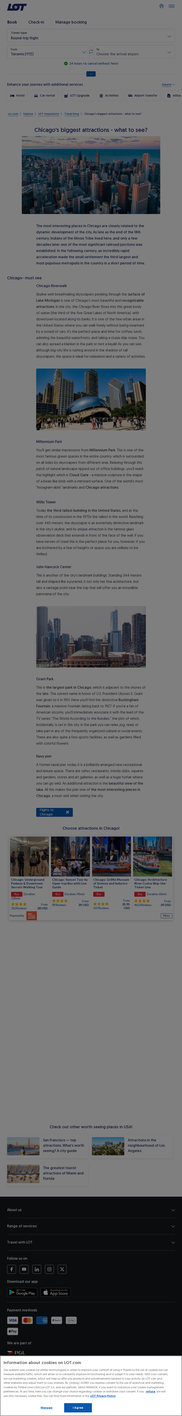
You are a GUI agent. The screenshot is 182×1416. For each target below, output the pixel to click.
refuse (150, 1391)
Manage (47, 1407)
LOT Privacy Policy (103, 1396)
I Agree (78, 1407)
